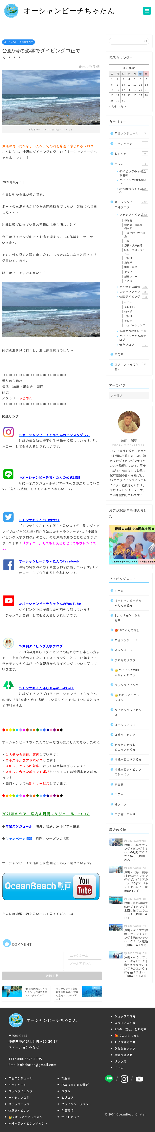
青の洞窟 (129, 306)
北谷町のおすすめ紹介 (132, 190)
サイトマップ (70, 1117)
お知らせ (130, 154)
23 (117, 95)
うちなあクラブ (125, 660)
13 (140, 84)
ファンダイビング (133, 215)
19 (135, 89)
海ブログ (121, 804)
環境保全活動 (123, 1055)
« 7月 (112, 106)
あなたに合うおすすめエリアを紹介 (128, 747)
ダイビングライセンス (128, 712)
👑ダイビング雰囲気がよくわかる (127, 672)
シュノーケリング (134, 325)
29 (112, 100)
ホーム (119, 590)
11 (129, 84)
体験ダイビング (133, 297)
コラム (130, 164)
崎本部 (128, 311)
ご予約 (119, 1068)
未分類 (130, 354)
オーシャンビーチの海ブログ (18, 42)
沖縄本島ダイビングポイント (28, 1123)
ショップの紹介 (125, 1016)
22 (112, 95)
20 (140, 89)
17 (123, 89)
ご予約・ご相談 (125, 814)
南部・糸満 (130, 267)
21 (146, 89)
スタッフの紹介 (125, 1023)
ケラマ (128, 271)
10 (123, 84)
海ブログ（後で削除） (130, 367)
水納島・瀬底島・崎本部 (134, 226)
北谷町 (128, 258)
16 (117, 89)
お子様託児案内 (125, 1042)
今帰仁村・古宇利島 (134, 234)
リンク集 (120, 1061)
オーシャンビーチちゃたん (69, 11)
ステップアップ (132, 292)
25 (129, 95)
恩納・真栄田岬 (133, 245)
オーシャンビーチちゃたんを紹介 (128, 603)
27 (140, 95)
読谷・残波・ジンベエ (134, 251)
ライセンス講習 (133, 287)
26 (135, 95)
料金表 (119, 784)
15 (112, 89)
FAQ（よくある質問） (76, 1085)
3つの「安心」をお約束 (127, 617)
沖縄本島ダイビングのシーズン (128, 771)
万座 (127, 241)
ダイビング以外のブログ (132, 338)
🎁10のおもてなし (127, 630)
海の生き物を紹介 (132, 331)
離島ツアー (130, 276)
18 (129, 89)
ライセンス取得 (19, 1098)
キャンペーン (130, 144)
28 (146, 95)
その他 (128, 281)
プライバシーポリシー (76, 1104)
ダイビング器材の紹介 (132, 182)
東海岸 (128, 262)
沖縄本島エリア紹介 (128, 759)
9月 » (122, 106)
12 (135, 84)
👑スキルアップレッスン (127, 697)
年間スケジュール (130, 133)
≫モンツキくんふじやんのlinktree (46, 687)
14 (146, 84)
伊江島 (128, 220)
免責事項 (67, 1110)
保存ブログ (132, 345)
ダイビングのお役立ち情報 (132, 173)
